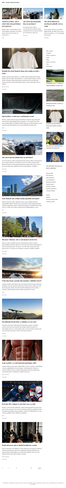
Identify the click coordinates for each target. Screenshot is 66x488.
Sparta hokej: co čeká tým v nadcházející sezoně (18, 116)
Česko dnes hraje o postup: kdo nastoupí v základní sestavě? (22, 281)
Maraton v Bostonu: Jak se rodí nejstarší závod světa (19, 239)
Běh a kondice (4, 251)
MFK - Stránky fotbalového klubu (10, 2)
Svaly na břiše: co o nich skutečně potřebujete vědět (19, 363)
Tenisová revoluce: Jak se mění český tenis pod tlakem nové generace (11, 24)
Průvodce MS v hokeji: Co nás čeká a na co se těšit (18, 404)
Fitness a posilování (5, 374)
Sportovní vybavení (5, 86)
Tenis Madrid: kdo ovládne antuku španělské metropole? (21, 198)
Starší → (40, 468)
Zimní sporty (25, 35)
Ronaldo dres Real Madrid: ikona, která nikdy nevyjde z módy (54, 126)
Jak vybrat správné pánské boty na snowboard (17, 157)
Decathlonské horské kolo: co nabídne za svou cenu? (19, 322)
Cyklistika (4, 333)
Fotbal (3, 292)
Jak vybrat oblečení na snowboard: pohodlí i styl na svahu (53, 24)
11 (31, 468)
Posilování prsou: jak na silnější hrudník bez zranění (19, 445)
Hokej (3, 127)
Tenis (3, 37)
